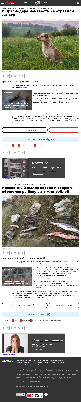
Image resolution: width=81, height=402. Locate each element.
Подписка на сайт (49, 362)
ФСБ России (6, 248)
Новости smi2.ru (8, 179)
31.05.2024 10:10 (6, 8)
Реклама (45, 360)
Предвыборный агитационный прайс (28, 365)
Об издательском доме (23, 360)
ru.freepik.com (6, 71)
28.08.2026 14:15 (6, 184)
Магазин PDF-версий (57, 360)
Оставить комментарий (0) (64, 130)
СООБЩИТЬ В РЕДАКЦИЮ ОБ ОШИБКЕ (52, 365)
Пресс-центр (37, 360)
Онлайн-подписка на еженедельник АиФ (29, 362)
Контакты (61, 362)
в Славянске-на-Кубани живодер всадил (49, 114)
